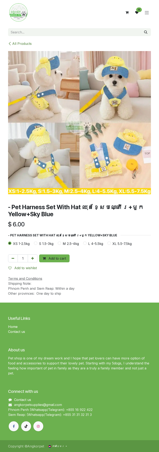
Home (13, 327)
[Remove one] (13, 258)
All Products (22, 44)
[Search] (146, 32)
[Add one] (32, 258)
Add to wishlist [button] (25, 268)
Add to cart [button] (56, 258)
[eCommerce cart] (127, 12)
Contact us (16, 332)
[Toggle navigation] (147, 12)
